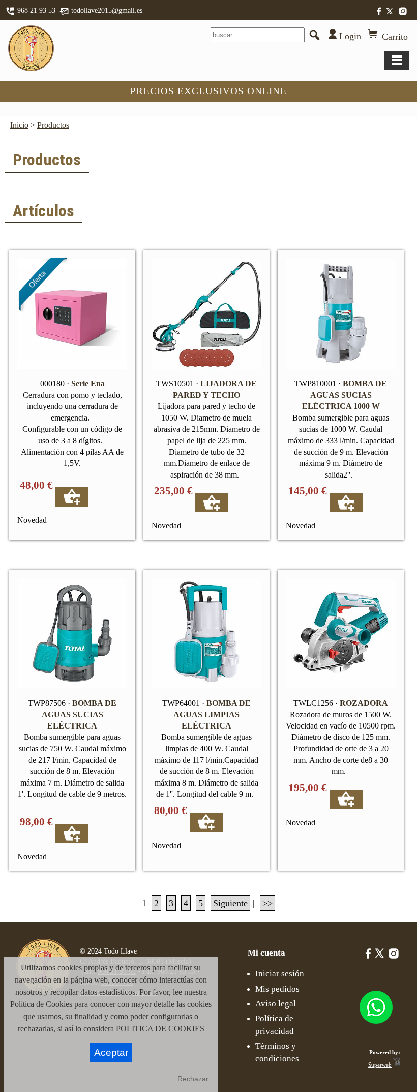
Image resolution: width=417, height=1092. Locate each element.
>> (267, 903)
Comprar (71, 497)
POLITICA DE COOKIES (160, 1028)
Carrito (393, 37)
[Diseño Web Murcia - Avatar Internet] (396, 1064)
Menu (396, 60)
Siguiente (230, 903)
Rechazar (192, 1079)
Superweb (380, 1064)
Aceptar (111, 1052)
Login (349, 36)
